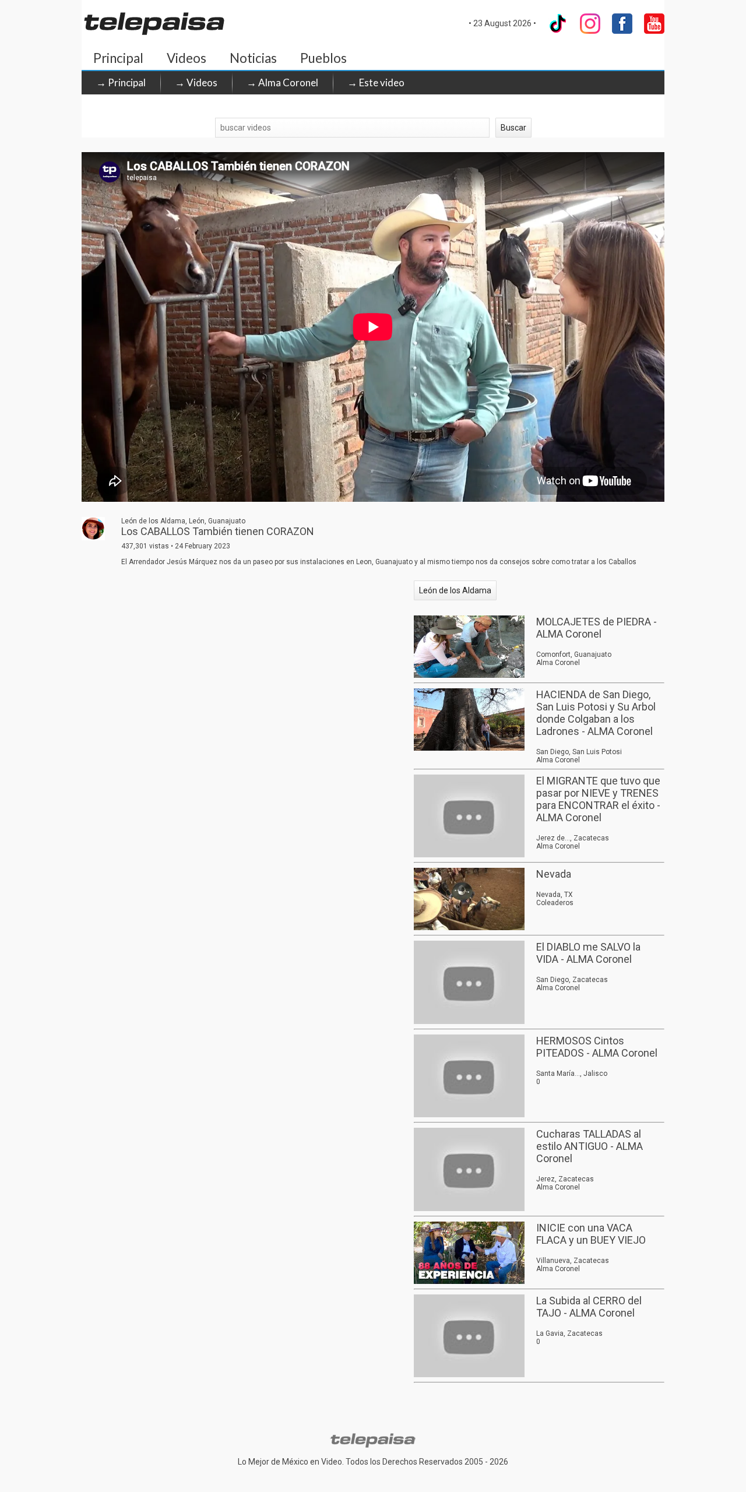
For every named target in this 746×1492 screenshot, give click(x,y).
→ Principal (121, 82)
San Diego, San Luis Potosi (579, 752)
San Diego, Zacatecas (572, 980)
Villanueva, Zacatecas (572, 1261)
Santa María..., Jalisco (571, 1073)
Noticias (253, 58)
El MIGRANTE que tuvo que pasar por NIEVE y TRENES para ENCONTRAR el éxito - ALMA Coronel (598, 799)
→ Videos (196, 82)
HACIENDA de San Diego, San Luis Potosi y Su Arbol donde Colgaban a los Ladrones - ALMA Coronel (596, 712)
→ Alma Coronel (282, 82)
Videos (186, 58)
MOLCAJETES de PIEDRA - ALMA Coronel (596, 627)
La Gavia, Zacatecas (569, 1333)
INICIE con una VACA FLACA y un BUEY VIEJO (591, 1234)
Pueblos (323, 58)
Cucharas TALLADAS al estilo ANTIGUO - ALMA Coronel (589, 1146)
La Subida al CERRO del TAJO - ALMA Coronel (589, 1306)
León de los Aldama (455, 590)
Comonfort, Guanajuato (573, 654)
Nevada (553, 874)
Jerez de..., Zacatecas (572, 838)
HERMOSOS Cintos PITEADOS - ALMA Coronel (596, 1046)
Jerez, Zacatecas (565, 1179)
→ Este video (375, 82)
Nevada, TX (554, 895)
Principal (118, 58)
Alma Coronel (558, 663)
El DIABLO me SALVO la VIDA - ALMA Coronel (588, 953)
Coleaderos (554, 903)
